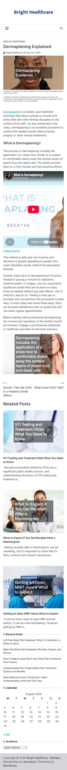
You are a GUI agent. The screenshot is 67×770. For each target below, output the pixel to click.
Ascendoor (30, 761)
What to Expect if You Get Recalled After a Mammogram (29, 539)
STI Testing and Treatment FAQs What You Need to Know (33, 460)
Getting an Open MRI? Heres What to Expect (30, 613)
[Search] (61, 28)
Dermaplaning (11, 111)
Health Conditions (14, 41)
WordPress (10, 765)
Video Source (11, 250)
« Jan (6, 734)
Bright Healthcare (33, 12)
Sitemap (55, 757)
